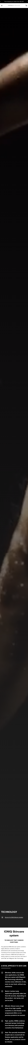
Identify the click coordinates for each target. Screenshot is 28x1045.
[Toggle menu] (1, 5)
